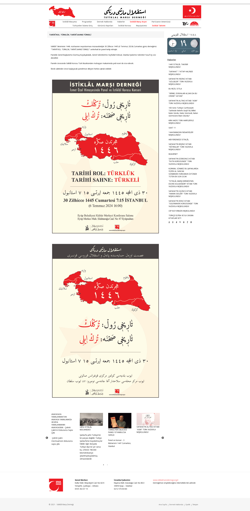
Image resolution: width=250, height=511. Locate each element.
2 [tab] (107, 465)
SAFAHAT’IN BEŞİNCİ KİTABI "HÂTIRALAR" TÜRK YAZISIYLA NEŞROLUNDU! (181, 147)
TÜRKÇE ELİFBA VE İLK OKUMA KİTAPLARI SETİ (181, 216)
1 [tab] (103, 465)
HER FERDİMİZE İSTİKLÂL (179, 139)
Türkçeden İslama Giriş (82, 25)
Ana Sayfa (163, 504)
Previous (47, 438)
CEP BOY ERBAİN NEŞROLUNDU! (182, 211)
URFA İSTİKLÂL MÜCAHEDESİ (86, 428)
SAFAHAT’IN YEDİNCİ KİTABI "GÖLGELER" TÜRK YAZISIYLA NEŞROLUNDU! (180, 81)
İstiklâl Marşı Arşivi (138, 21)
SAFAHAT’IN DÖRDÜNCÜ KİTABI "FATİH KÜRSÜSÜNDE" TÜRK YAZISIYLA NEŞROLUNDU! (182, 161)
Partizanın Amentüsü (161, 21)
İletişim (195, 504)
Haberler (121, 21)
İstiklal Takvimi (158, 25)
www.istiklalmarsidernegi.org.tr (165, 480)
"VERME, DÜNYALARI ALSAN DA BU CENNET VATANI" (183, 94)
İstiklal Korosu (124, 25)
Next (162, 438)
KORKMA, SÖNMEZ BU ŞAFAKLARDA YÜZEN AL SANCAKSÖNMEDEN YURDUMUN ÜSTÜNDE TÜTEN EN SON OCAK (183, 172)
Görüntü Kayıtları (105, 25)
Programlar (87, 21)
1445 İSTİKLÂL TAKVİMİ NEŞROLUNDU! (178, 65)
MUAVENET (173, 154)
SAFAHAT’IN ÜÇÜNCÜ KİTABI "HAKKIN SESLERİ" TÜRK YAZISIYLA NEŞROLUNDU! (183, 194)
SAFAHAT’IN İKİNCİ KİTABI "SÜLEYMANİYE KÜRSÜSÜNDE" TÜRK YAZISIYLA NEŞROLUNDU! (183, 203)
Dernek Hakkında (104, 21)
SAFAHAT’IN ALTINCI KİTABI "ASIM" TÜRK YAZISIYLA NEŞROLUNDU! (148, 429)
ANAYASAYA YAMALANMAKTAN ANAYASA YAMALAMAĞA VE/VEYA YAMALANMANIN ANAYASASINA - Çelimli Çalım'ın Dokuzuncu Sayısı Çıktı (62, 423)
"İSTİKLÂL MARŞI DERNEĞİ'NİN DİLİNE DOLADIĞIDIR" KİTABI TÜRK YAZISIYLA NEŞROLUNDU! (183, 184)
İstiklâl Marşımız (70, 21)
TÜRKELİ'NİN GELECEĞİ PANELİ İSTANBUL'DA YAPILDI (117, 432)
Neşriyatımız (141, 25)
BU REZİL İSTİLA (175, 88)
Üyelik (187, 504)
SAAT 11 (172, 127)
